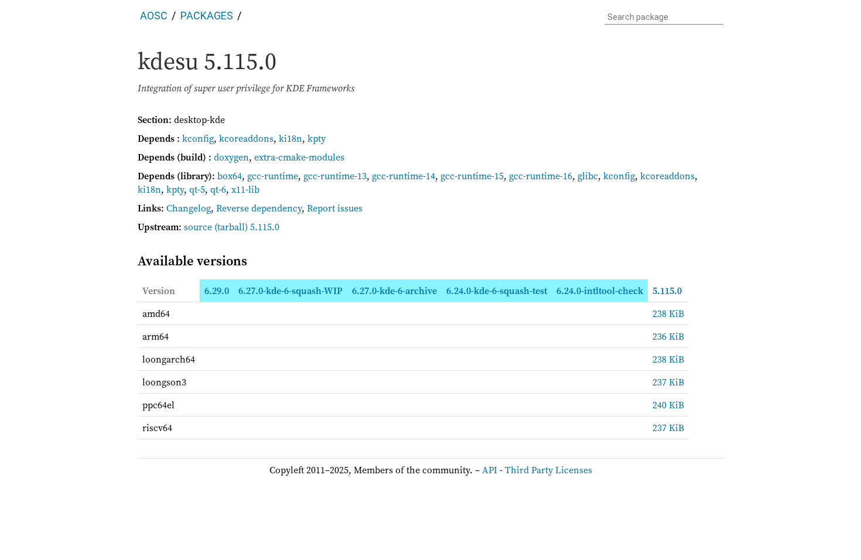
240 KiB (668, 404)
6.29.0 (216, 290)
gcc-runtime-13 (335, 175)
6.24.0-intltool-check (599, 290)
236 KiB (668, 336)
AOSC (154, 15)
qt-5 (197, 189)
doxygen (231, 157)
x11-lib (245, 189)
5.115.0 (667, 290)
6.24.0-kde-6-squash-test (496, 290)
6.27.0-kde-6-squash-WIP (290, 290)
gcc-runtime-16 (540, 175)
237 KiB (668, 381)
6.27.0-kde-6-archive (394, 290)
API (489, 469)
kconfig (198, 138)
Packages (206, 15)
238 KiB (668, 313)
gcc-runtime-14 (403, 175)
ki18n (290, 138)
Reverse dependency (259, 208)
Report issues (335, 208)
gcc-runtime (272, 175)
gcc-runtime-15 (472, 175)
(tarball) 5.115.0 (246, 226)
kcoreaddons (246, 138)
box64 (229, 175)
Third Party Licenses (548, 469)
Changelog (188, 208)
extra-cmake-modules (299, 157)
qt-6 (218, 189)
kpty (317, 138)
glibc (588, 175)
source (198, 226)
